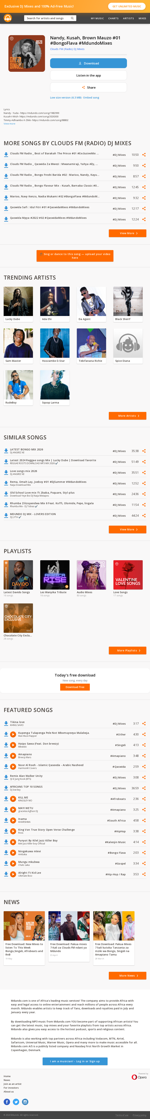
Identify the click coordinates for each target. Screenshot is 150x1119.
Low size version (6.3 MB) (65, 97)
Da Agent (85, 319)
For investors (11, 1087)
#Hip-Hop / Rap (116, 874)
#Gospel (121, 863)
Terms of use (121, 1115)
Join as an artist (12, 1083)
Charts (113, 18)
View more (9, 123)
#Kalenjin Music (116, 842)
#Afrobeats (118, 799)
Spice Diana (122, 361)
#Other (121, 734)
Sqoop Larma (50, 402)
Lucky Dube (12, 319)
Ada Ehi (47, 319)
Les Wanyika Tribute (53, 592)
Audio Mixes (84, 592)
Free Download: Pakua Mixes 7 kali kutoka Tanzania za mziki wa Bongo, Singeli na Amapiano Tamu (113, 949)
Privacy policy (139, 1115)
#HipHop (120, 831)
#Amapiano (118, 756)
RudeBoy (11, 402)
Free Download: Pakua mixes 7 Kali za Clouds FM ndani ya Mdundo (68, 947)
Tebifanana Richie (90, 361)
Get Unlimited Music (126, 6)
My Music (97, 18)
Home (7, 1076)
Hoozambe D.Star (53, 361)
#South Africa (117, 820)
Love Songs (120, 592)
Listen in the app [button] (88, 75)
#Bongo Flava (117, 852)
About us (9, 1091)
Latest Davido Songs (17, 592)
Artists (128, 18)
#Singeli (121, 745)
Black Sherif (122, 319)
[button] (88, 87)
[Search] (72, 18)
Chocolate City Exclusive (18, 635)
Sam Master (13, 361)
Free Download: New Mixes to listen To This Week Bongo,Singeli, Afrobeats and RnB (24, 949)
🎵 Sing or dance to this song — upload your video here (75, 255)
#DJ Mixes (120, 155)
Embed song (91, 97)
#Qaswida (119, 766)
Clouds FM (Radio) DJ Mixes (67, 49)
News (7, 1080)
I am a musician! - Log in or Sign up (75, 1061)
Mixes (142, 18)
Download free (75, 687)
